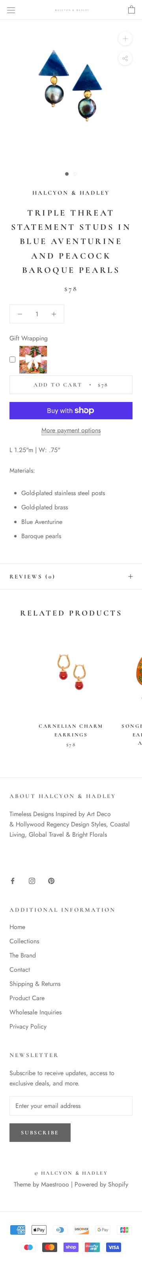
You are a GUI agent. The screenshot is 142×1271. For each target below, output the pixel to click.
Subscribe (40, 1132)
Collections (24, 941)
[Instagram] (32, 880)
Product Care (27, 998)
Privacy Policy (28, 1026)
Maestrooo (55, 1184)
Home (17, 926)
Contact (19, 969)
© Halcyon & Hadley (71, 1173)
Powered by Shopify (101, 1184)
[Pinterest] (51, 880)
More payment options (71, 430)
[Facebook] (12, 880)
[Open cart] (131, 10)
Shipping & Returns (34, 983)
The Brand (22, 955)
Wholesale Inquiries (35, 1012)
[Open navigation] (11, 10)
